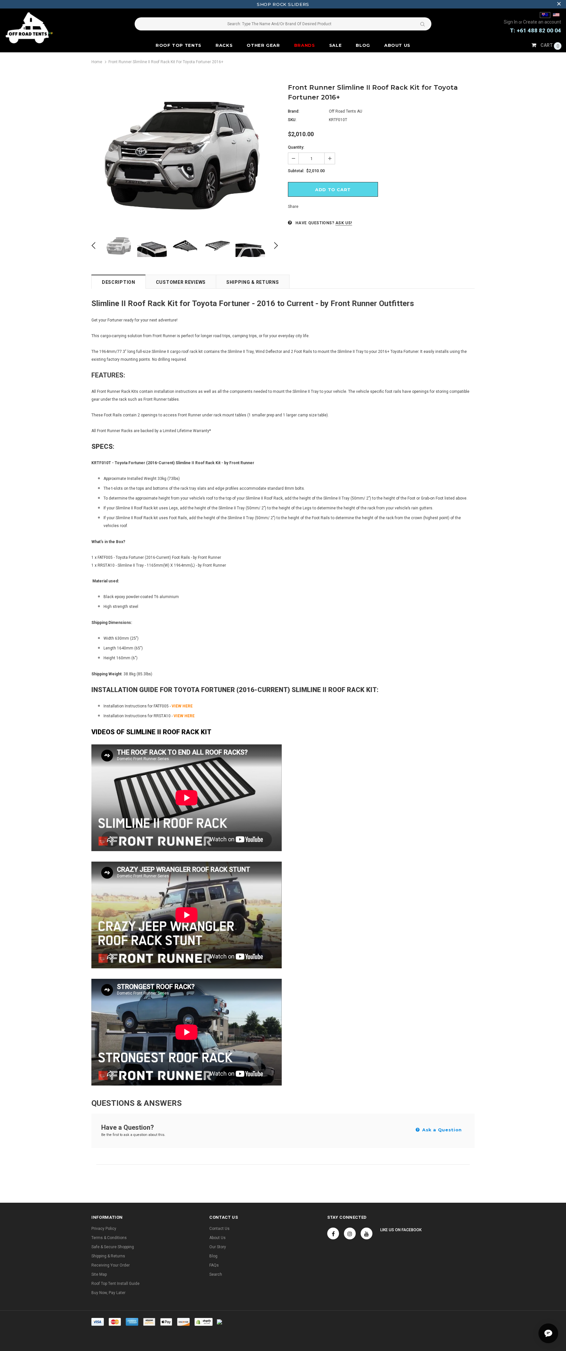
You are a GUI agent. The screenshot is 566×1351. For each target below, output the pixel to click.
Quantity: (296, 147)
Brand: (293, 111)
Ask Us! (343, 223)
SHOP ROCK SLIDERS (283, 4)
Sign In (511, 22)
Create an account (542, 22)
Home (96, 62)
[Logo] (51, 28)
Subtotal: (296, 171)
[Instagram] (350, 1233)
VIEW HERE (182, 706)
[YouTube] (366, 1233)
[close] (559, 4)
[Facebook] (333, 1233)
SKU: (292, 120)
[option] (184, 155)
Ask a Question (441, 1129)
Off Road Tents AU (345, 111)
